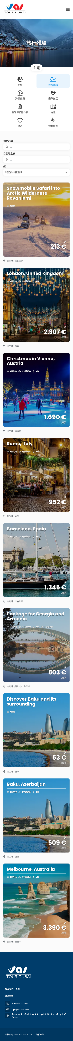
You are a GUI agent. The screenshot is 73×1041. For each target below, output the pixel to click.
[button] (36, 172)
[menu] (67, 9)
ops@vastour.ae (20, 1009)
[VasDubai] (18, 972)
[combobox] (36, 159)
